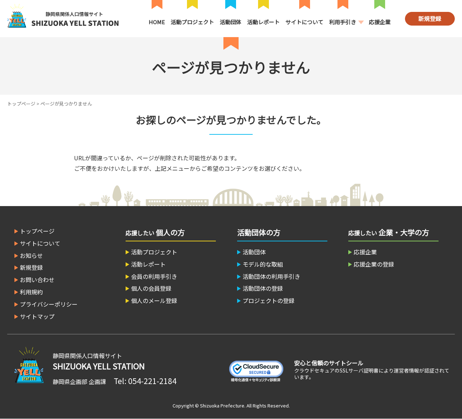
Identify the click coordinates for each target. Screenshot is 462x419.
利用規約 (31, 291)
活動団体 (230, 22)
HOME (157, 22)
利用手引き (342, 22)
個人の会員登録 (151, 288)
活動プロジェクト (192, 22)
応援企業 (380, 22)
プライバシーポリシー (49, 304)
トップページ (21, 103)
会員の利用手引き (154, 276)
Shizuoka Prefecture (222, 405)
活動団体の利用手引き (271, 276)
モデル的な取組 (263, 264)
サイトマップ (37, 316)
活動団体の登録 (263, 288)
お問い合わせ (37, 279)
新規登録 (429, 18)
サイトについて (304, 22)
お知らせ (31, 255)
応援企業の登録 (374, 264)
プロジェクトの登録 (269, 300)
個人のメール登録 (154, 300)
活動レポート (263, 22)
